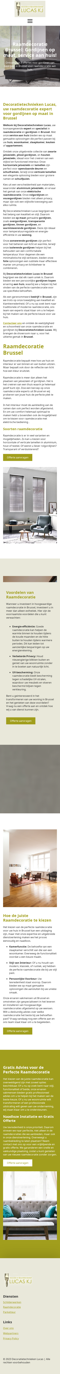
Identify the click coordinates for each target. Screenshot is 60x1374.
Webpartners (10, 1333)
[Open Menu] (30, 21)
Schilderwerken (12, 1302)
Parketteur (9, 1312)
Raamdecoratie (12, 1307)
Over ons (8, 1328)
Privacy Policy (11, 1338)
